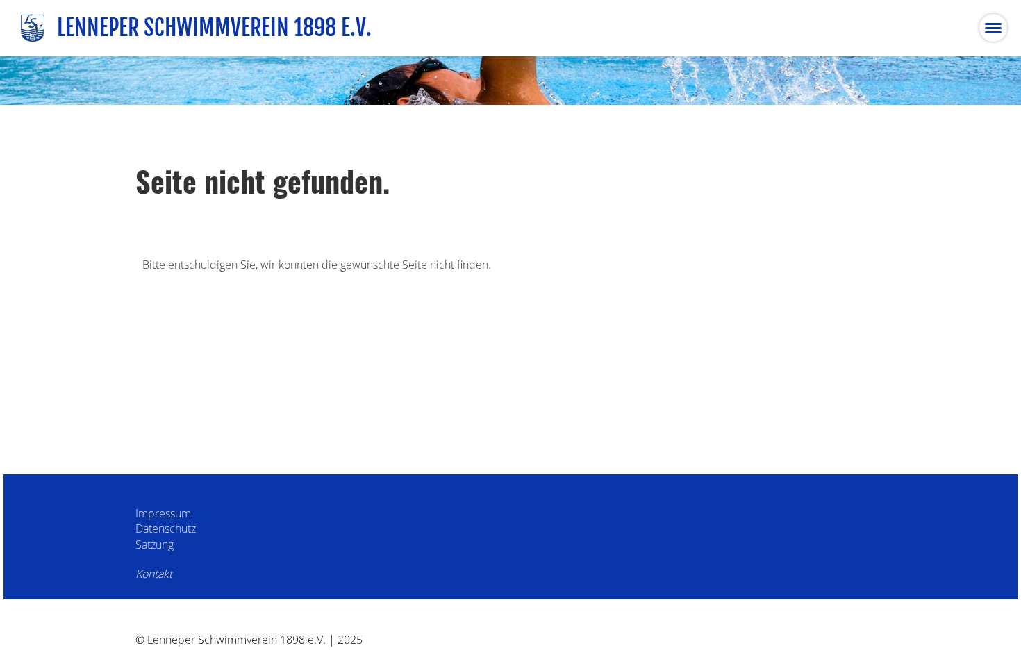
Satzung (154, 544)
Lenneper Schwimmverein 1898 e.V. (214, 28)
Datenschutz (165, 528)
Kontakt (153, 573)
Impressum (163, 513)
